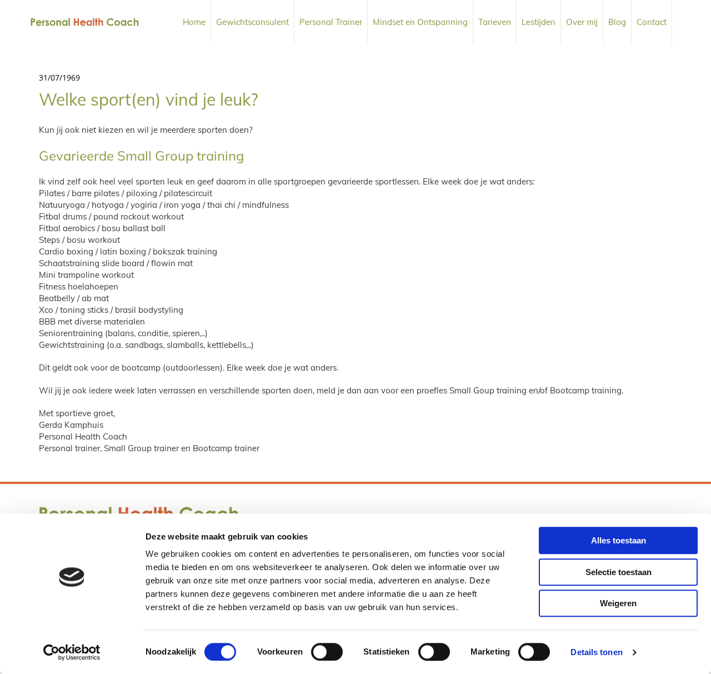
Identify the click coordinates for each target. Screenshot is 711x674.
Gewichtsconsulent (252, 22)
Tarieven (494, 22)
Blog (617, 22)
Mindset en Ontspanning (420, 22)
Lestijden (538, 22)
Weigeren (618, 603)
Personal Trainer (330, 22)
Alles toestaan (618, 540)
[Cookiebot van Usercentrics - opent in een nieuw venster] (72, 652)
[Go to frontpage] (85, 22)
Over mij (582, 22)
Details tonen (596, 652)
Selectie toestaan (618, 572)
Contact (652, 22)
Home (194, 22)
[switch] (327, 652)
